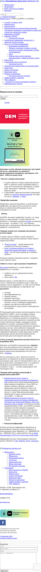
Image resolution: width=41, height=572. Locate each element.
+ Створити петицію (7, 17)
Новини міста (9, 24)
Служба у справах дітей (13, 22)
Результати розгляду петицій (19, 76)
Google (7, 102)
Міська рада (13, 456)
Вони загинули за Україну (14, 9)
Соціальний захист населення (15, 62)
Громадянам (8, 7)
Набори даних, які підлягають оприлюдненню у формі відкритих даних (24, 57)
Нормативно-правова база (18, 46)
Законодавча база (15, 462)
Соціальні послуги (16, 64)
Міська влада (9, 5)
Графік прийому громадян (14, 78)
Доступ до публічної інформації (16, 44)
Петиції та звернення (12, 74)
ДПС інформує (10, 80)
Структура (13, 460)
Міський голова (15, 454)
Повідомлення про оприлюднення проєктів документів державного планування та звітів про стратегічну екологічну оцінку (22, 30)
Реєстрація (4, 267)
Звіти (11, 54)
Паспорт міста (9, 26)
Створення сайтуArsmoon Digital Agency (8, 537)
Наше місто (8, 68)
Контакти (7, 11)
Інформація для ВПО (12, 34)
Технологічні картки (16, 38)
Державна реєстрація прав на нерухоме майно (21, 66)
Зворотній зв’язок (5, 502)
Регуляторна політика (17, 466)
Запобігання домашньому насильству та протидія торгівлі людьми (19, 41)
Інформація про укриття (13, 84)
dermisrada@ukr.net (6, 494)
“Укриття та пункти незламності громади (20, 82)
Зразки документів (11, 70)
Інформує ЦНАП (10, 36)
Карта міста (8, 60)
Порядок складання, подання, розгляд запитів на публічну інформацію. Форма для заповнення (24, 50)
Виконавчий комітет (16, 458)
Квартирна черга (10, 72)
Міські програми (15, 464)
